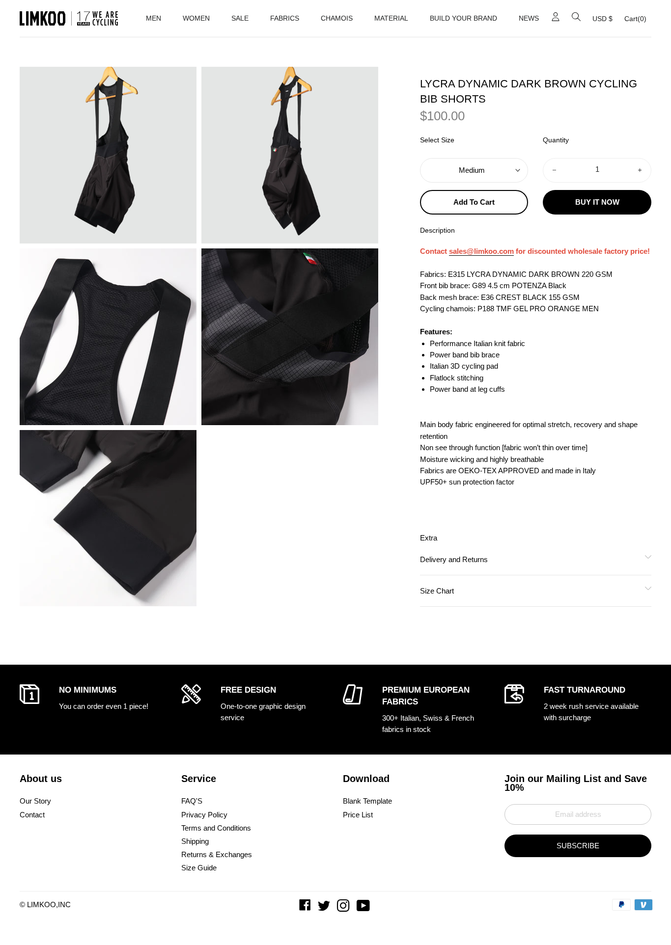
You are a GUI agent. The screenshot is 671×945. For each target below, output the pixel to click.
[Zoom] (108, 155)
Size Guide (199, 868)
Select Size (437, 140)
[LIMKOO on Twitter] (325, 908)
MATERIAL (391, 18)
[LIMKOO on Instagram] (344, 908)
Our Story (35, 801)
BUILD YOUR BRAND (463, 18)
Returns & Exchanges (216, 854)
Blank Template (367, 801)
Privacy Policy (204, 814)
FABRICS (284, 18)
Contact (32, 814)
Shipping (195, 841)
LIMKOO (41, 904)
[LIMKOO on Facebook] (306, 908)
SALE (240, 18)
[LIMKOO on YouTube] (364, 908)
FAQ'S (191, 801)
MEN (153, 18)
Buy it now (597, 202)
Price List (358, 814)
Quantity (556, 140)
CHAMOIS (337, 18)
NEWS (529, 18)
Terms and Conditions (216, 828)
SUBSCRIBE (578, 845)
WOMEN (196, 18)
